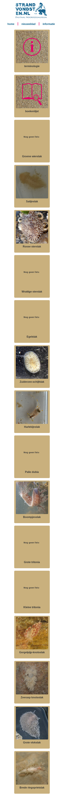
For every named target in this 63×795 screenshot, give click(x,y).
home (10, 24)
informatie (49, 24)
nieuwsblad (28, 24)
